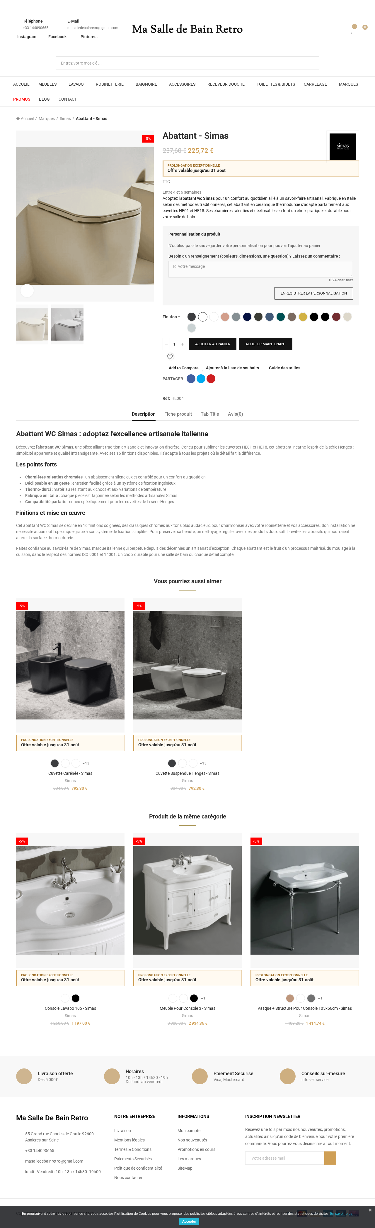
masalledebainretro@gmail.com (92, 28)
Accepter (189, 1221)
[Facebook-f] (247, 1170)
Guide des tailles (284, 368)
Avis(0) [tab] (235, 414)
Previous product (339, 118)
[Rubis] (336, 317)
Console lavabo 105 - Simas (70, 1008)
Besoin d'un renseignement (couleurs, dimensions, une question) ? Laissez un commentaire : (254, 256)
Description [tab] (144, 414)
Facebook (57, 36)
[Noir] (314, 317)
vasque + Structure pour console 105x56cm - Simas (305, 1008)
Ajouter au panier (212, 344)
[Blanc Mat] (214, 317)
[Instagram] (271, 1170)
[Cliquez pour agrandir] (27, 290)
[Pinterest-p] (259, 1170)
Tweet (201, 378)
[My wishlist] (352, 30)
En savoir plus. (341, 1214)
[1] (330, 1158)
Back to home (347, 118)
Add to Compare (184, 368)
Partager (191, 378)
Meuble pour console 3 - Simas (187, 1008)
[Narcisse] (303, 317)
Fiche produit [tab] (178, 414)
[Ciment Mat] (236, 317)
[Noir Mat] (325, 317)
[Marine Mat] (269, 317)
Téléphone (33, 21)
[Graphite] (258, 317)
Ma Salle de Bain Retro (187, 30)
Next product (354, 118)
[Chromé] (311, 998)
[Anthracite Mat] (191, 317)
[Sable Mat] (347, 317)
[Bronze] (290, 998)
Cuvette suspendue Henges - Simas (187, 773)
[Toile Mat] (191, 328)
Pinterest (89, 36)
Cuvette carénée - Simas (70, 773)
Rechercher (310, 63)
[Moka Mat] (291, 317)
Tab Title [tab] (210, 414)
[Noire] (194, 998)
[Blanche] (173, 998)
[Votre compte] (344, 30)
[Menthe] (280, 317)
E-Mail (73, 21)
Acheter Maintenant (266, 344)
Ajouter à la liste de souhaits (232, 368)
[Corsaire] (247, 317)
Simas (70, 780)
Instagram (26, 36)
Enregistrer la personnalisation (314, 293)
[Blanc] (202, 317)
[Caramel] (225, 317)
